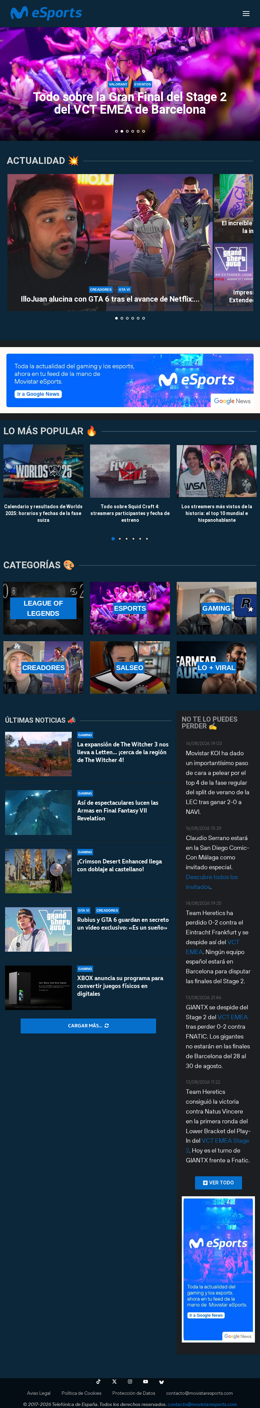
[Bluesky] (161, 1381)
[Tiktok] (98, 1381)
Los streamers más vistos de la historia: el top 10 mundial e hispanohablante (216, 513)
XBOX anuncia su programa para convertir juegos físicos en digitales (120, 986)
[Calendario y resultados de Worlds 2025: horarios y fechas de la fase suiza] (43, 471)
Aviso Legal (38, 1393)
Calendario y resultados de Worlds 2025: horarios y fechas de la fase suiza (43, 513)
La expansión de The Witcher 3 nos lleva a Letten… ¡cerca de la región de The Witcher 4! (123, 752)
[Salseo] (130, 667)
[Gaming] (217, 608)
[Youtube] (145, 1381)
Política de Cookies (81, 1393)
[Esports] (130, 608)
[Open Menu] (246, 13)
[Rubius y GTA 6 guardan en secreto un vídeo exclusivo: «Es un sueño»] (38, 929)
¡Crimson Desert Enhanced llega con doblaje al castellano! (119, 865)
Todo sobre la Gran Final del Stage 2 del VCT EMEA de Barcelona (130, 103)
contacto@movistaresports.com (199, 1393)
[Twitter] (114, 1381)
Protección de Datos (133, 1393)
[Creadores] (43, 667)
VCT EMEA (233, 1017)
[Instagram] (130, 1381)
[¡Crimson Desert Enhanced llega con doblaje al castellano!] (38, 871)
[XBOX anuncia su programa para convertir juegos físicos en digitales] (38, 988)
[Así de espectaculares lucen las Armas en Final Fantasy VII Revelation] (38, 812)
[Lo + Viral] (217, 667)
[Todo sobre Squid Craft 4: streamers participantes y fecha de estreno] (130, 471)
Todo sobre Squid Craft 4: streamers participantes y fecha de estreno (130, 513)
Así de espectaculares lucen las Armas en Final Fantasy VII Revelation (117, 810)
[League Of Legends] (43, 608)
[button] (12, 70)
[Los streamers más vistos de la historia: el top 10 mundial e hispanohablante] (217, 471)
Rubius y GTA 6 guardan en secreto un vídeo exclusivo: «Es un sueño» (123, 924)
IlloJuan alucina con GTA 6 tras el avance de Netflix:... (110, 299)
